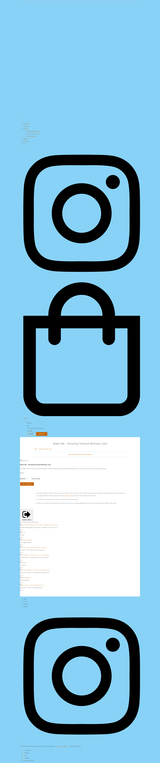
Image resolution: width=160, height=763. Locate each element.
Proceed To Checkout (85, 454)
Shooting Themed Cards (45, 449)
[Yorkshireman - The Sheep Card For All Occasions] (35, 555)
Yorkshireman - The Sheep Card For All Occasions (34, 557)
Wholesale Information (33, 131)
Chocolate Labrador (25, 542)
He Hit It (22, 535)
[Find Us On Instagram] (81, 742)
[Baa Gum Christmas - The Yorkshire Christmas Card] (35, 570)
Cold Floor (23, 565)
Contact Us (26, 141)
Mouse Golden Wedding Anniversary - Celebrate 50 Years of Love (38, 527)
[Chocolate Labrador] (26, 540)
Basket (31, 434)
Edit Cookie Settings (62, 746)
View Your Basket (73, 454)
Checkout (41, 434)
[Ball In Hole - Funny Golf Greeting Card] (32, 585)
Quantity (22, 478)
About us (25, 129)
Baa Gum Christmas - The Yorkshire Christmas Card (34, 572)
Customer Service (32, 136)
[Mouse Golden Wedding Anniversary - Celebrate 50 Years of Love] (39, 525)
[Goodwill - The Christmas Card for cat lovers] (33, 547)
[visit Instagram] (81, 280)
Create (79, 746)
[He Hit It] (23, 532)
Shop (35, 449)
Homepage (26, 124)
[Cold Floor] (23, 562)
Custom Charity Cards (33, 134)
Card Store (26, 126)
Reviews (25, 139)
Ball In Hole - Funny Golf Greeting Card (31, 587)
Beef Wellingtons (25, 580)
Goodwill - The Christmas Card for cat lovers (32, 550)
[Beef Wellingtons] (25, 577)
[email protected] (69, 495)
